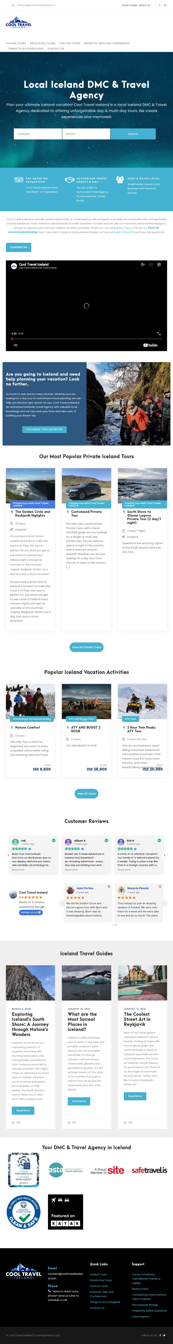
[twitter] (165, 5)
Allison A (82, 888)
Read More (23, 1110)
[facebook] (159, 5)
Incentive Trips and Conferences (107, 43)
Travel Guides (129, 5)
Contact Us (56, 48)
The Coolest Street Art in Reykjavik (137, 1019)
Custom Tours (69, 43)
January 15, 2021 (79, 1008)
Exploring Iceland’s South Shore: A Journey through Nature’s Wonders (30, 1024)
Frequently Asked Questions (149, 1310)
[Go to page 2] (116, 925)
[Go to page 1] (113, 925)
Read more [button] (18, 869)
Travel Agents (140, 1316)
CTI (18, 1122)
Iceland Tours (16, 43)
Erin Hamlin (134, 888)
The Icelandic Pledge (145, 1305)
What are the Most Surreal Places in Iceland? (82, 1022)
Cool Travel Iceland (33, 892)
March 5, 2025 (21, 1008)
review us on (29, 912)
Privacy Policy (140, 1289)
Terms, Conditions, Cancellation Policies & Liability (146, 1279)
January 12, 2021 (135, 1008)
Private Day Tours (43, 43)
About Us (144, 5)
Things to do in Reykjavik (26, 48)
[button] (164, 855)
